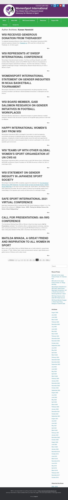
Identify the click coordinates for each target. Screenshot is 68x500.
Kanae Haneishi (25, 29)
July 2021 (54, 421)
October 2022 (55, 388)
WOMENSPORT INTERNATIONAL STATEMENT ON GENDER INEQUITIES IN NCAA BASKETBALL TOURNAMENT (26, 81)
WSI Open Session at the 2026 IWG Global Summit (58, 297)
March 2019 (55, 458)
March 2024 (55, 355)
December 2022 (56, 383)
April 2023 (54, 374)
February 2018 (55, 473)
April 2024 (54, 352)
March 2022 (55, 404)
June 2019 (54, 456)
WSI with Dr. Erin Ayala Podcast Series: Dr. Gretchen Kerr (59, 276)
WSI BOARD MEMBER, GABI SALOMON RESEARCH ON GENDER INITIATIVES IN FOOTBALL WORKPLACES (25, 107)
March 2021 (55, 430)
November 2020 (56, 437)
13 (40, 260)
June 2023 (54, 369)
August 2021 (55, 418)
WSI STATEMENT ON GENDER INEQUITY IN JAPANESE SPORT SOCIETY (22, 176)
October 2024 (55, 343)
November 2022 (56, 385)
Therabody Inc (23, 43)
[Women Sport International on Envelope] (63, 5)
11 (33, 260)
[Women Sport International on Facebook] (52, 5)
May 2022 (54, 400)
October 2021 (55, 414)
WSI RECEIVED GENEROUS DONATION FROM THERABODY (22, 36)
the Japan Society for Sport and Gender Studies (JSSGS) (34, 185)
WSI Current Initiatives (28, 20)
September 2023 (56, 364)
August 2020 (55, 442)
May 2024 (54, 350)
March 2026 (55, 319)
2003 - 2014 (55, 486)
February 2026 (55, 322)
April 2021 (54, 428)
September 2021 (56, 416)
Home (4, 20)
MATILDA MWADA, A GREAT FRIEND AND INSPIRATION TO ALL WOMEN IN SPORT (26, 241)
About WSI (14, 20)
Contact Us (16, 25)
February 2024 (55, 357)
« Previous (11, 260)
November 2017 (56, 475)
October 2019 (55, 454)
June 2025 (54, 329)
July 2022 (54, 395)
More (48, 48)
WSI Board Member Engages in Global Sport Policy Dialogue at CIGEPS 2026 (59, 301)
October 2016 (55, 477)
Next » (47, 260)
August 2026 (55, 312)
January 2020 (55, 449)
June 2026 (54, 317)
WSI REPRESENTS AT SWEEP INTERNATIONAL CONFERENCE (22, 55)
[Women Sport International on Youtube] (60, 5)
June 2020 (54, 444)
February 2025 (55, 336)
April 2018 (54, 468)
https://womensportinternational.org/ (47, 491)
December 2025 (56, 324)
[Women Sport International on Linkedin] (57, 5)
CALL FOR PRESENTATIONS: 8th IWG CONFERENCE (25, 219)
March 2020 (55, 447)
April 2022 (54, 402)
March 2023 (55, 376)
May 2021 (54, 425)
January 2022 (55, 409)
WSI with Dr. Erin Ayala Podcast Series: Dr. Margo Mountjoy (58, 282)
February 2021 (55, 432)
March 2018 (55, 470)
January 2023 (55, 381)
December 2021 (56, 411)
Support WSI (54, 20)
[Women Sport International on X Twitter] (54, 5)
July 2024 (54, 348)
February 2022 (55, 407)
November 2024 (56, 341)
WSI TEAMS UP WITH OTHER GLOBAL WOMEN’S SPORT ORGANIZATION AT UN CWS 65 (26, 153)
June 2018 (54, 463)
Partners (5, 25)
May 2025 (54, 331)
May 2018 (54, 465)
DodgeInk (36, 496)
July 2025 (54, 326)
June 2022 (54, 397)
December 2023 (56, 359)
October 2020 (55, 440)
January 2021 (55, 435)
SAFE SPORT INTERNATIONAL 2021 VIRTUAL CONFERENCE (25, 200)
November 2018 (56, 461)
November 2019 (56, 451)
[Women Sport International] (25, 10)
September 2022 (56, 390)
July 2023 (54, 367)
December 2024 (56, 338)
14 (43, 260)
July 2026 (54, 315)
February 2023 (55, 378)
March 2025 (55, 334)
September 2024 (56, 345)
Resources (43, 20)
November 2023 (56, 362)
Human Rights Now (7, 186)
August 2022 (55, 392)
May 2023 (54, 371)
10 (30, 260)
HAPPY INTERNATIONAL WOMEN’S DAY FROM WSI (24, 129)
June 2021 (54, 423)
